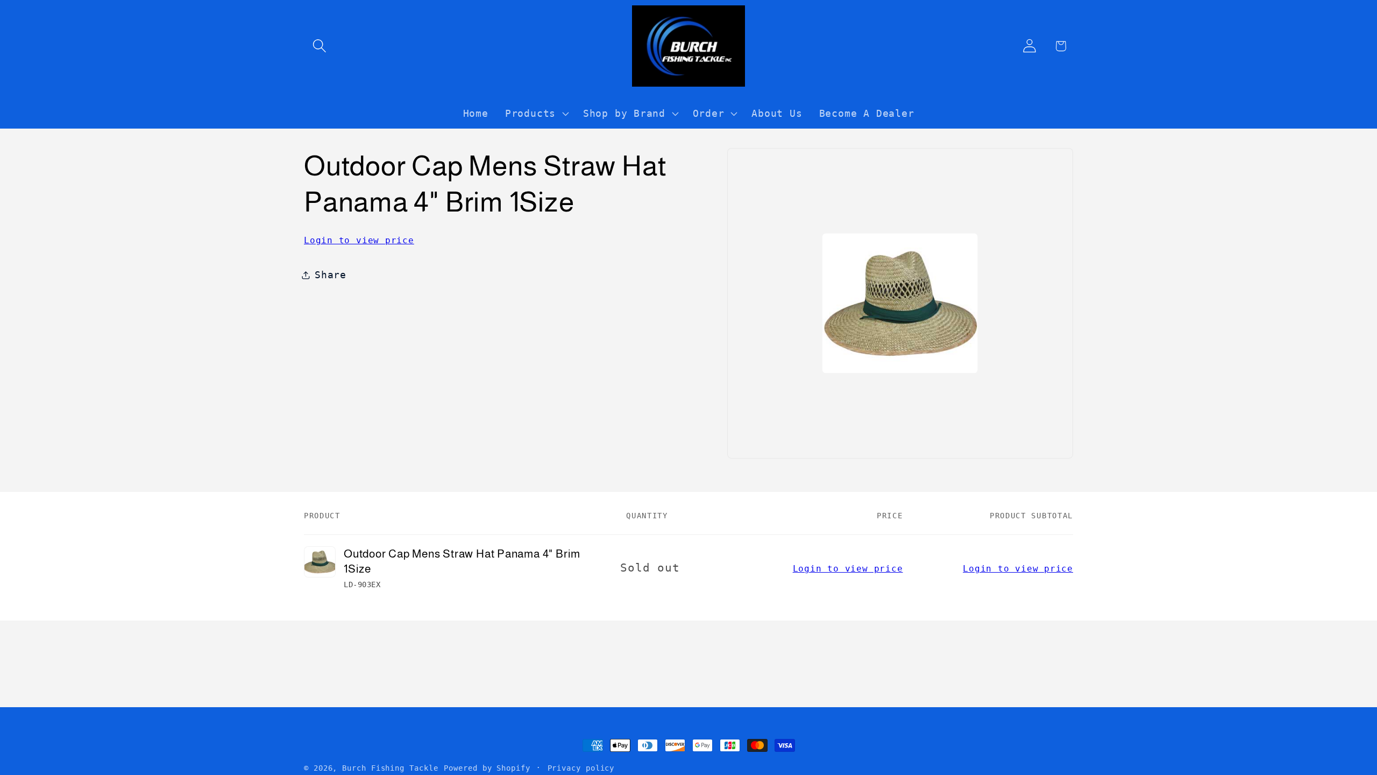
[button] (319, 46)
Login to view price (359, 240)
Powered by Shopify (487, 768)
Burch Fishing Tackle (390, 768)
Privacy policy (581, 768)
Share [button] (330, 274)
